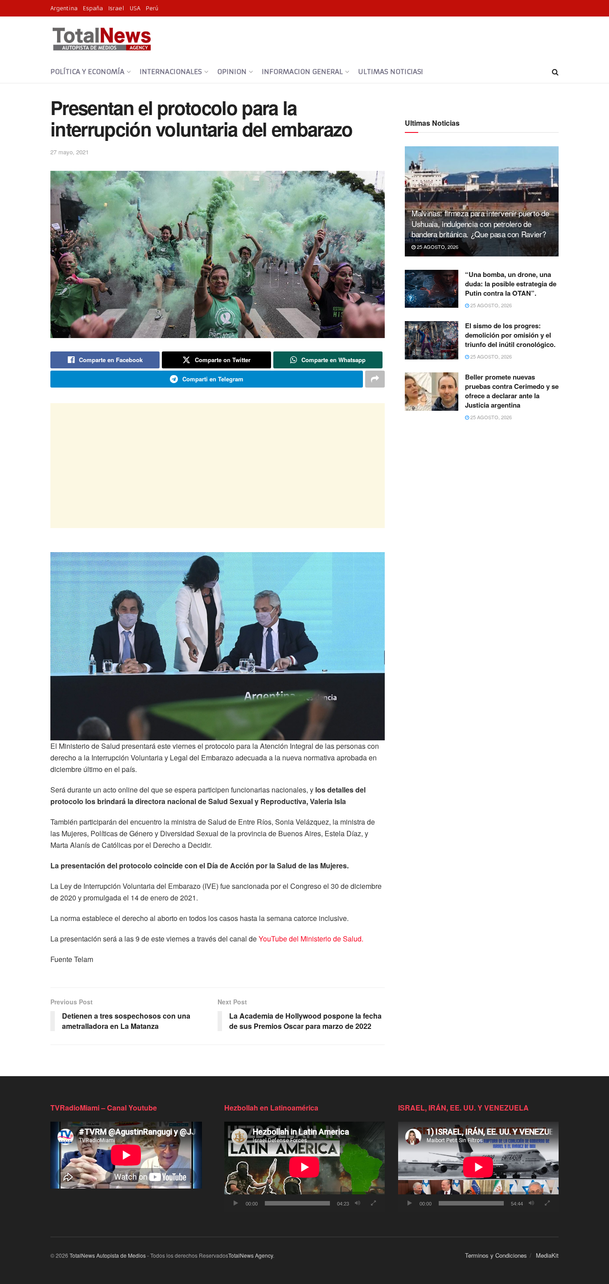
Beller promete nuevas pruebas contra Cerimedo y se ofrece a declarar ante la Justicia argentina (512, 391)
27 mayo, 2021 (69, 152)
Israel (116, 8)
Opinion (232, 71)
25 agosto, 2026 (437, 246)
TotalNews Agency (250, 1255)
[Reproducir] (235, 1203)
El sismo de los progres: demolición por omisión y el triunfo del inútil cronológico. (510, 335)
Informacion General (302, 71)
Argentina (64, 8)
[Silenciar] (357, 1203)
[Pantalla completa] (373, 1203)
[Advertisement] (217, 465)
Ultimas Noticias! (390, 71)
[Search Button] (555, 72)
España (93, 8)
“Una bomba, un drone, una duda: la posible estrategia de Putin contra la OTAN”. (510, 283)
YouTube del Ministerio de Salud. (311, 938)
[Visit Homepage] (101, 38)
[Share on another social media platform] (375, 379)
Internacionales (171, 71)
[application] (304, 1167)
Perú (152, 8)
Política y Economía (87, 71)
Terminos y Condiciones (496, 1255)
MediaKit (547, 1255)
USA (135, 8)
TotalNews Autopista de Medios (108, 1255)
